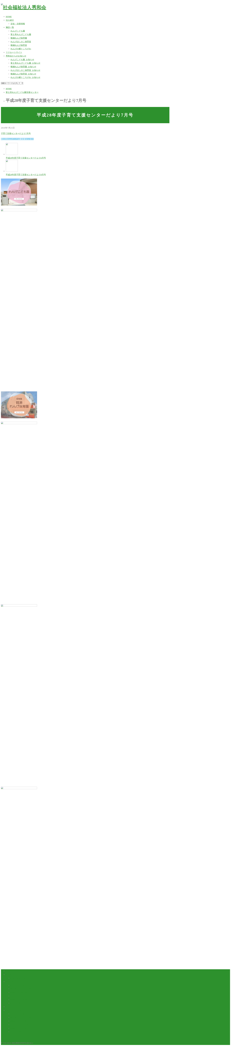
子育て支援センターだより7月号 (16, 133)
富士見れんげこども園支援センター (17, 139)
